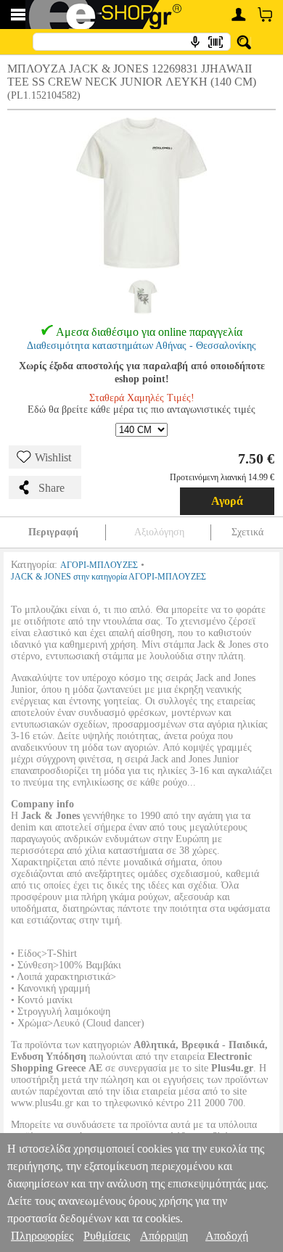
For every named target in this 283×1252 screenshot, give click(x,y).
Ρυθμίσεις (106, 1236)
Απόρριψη (164, 1236)
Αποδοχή (226, 1236)
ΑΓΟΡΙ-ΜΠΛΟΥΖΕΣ (99, 565)
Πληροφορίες (42, 1236)
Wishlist (53, 457)
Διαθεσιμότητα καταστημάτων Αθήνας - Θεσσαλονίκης (141, 345)
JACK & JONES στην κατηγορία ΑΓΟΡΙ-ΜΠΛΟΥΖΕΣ (108, 577)
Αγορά (227, 501)
